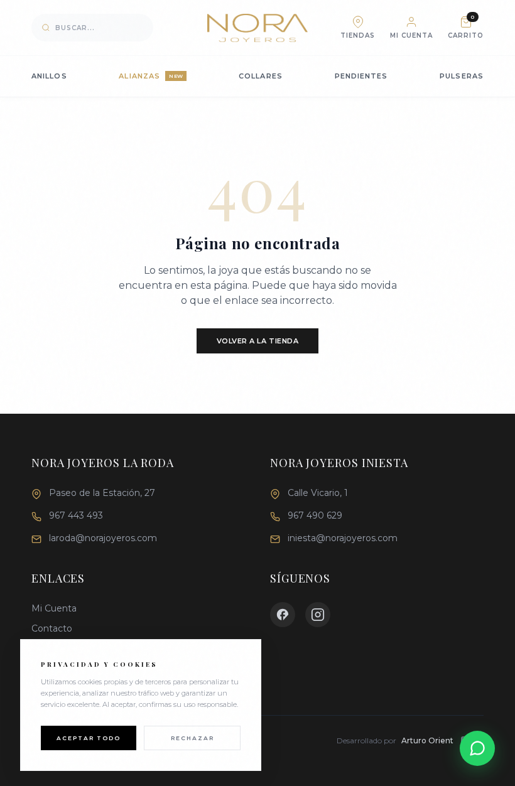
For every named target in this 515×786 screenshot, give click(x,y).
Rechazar (192, 738)
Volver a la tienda (258, 340)
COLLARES (261, 76)
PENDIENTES (361, 76)
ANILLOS (49, 76)
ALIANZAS (151, 76)
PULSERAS (462, 76)
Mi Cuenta (54, 608)
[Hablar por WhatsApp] (477, 748)
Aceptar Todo (89, 738)
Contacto (51, 628)
